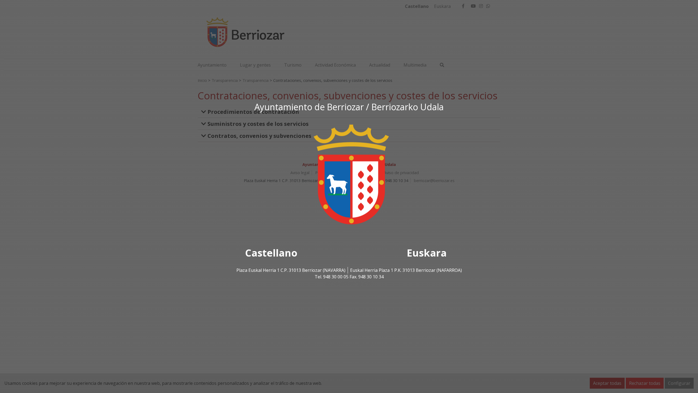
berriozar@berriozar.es (349, 284)
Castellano (271, 253)
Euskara (427, 253)
